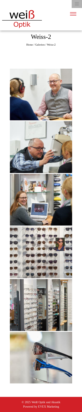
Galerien (40, 44)
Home (29, 44)
